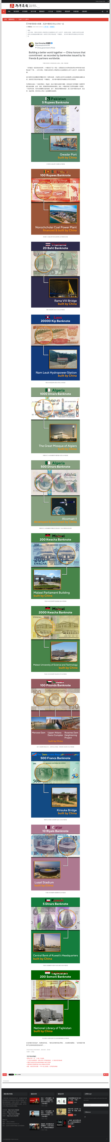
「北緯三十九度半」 (23, 19)
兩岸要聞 (16, 11)
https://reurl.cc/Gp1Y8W (12, 1116)
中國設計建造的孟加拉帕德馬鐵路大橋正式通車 (39, 1062)
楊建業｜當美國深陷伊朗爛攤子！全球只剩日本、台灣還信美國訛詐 (47, 1125)
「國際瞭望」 (11, 19)
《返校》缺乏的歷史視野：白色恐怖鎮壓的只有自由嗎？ (74, 1122)
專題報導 (67, 11)
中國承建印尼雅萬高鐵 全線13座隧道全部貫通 (38, 1064)
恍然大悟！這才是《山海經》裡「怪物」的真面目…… (74, 1110)
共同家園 (24, 11)
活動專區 (84, 11)
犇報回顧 (76, 11)
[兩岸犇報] (55, 6)
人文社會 (50, 11)
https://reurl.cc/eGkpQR (14, 1114)
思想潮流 (59, 11)
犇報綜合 (30, 26)
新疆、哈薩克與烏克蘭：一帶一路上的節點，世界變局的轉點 (42, 1066)
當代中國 (33, 11)
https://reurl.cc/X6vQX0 (13, 1110)
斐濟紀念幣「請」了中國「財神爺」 (36, 1058)
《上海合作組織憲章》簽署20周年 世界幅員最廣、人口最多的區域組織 (44, 1060)
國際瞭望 (41, 11)
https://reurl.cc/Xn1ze (12, 1112)
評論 (9, 11)
